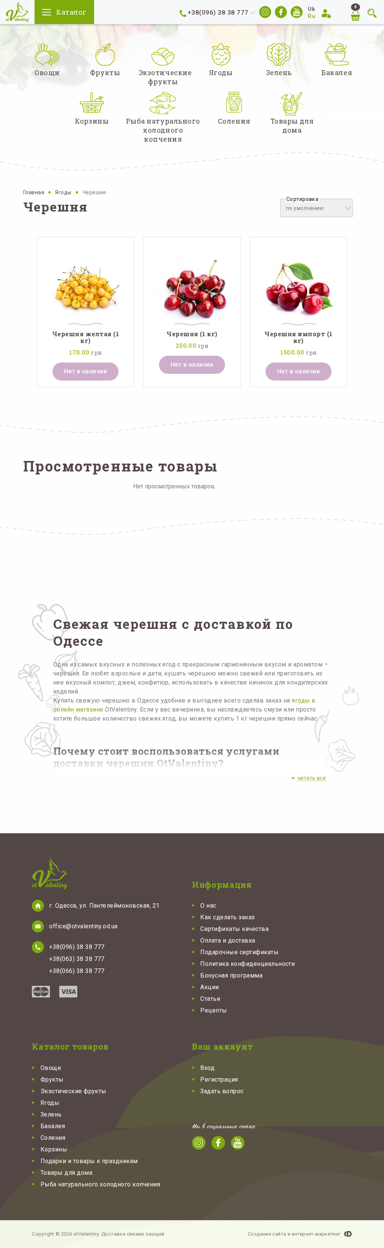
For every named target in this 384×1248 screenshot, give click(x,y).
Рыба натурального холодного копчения (100, 1184)
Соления (52, 1137)
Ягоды (64, 192)
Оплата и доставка (227, 940)
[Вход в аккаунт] (327, 13)
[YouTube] (297, 12)
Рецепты (213, 1010)
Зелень (51, 1114)
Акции (209, 987)
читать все (311, 778)
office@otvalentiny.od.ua (83, 926)
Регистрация (219, 1079)
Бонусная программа (231, 975)
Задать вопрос (221, 1091)
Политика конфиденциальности (247, 963)
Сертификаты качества (234, 928)
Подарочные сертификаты (239, 952)
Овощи (50, 1067)
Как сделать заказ (227, 917)
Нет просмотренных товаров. (174, 486)
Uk (311, 9)
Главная (34, 192)
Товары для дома (66, 1172)
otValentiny (17, 11)
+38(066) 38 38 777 (77, 971)
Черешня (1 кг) (192, 334)
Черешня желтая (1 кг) (85, 337)
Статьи (210, 998)
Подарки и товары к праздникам (89, 1161)
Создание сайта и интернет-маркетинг (294, 1234)
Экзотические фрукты (73, 1091)
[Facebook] (281, 12)
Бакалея (52, 1126)
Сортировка (302, 199)
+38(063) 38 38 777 (77, 958)
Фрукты (52, 1079)
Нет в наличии (85, 371)
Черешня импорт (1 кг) (298, 337)
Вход (207, 1067)
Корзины (53, 1149)
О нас (208, 905)
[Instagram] (265, 12)
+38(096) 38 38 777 (218, 12)
